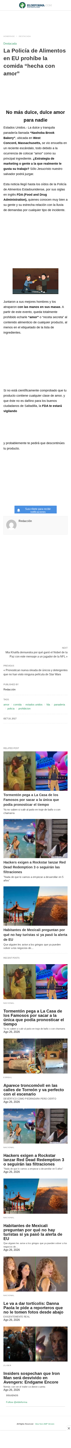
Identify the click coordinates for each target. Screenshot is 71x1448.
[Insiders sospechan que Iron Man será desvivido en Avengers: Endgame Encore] (35, 1344)
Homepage (9, 36)
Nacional (8, 1003)
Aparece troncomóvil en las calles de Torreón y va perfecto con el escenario (33, 1089)
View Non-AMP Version (44, 1424)
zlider (7, 1365)
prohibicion (24, 708)
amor (6, 704)
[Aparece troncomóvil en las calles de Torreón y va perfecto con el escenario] (35, 1056)
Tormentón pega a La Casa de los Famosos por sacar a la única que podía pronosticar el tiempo (31, 799)
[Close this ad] (68, 1428)
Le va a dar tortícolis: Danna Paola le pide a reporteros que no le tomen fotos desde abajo (33, 1307)
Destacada (25, 36)
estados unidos (34, 704)
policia (10, 708)
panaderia (59, 704)
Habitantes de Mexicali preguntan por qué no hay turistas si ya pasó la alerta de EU (35, 934)
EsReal (7, 1077)
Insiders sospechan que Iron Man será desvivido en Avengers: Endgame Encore (31, 1377)
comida (17, 704)
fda (48, 704)
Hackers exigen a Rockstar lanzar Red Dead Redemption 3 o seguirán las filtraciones (34, 867)
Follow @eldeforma (16, 1402)
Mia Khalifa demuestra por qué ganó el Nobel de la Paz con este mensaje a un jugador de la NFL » (37, 654)
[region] (35, 19)
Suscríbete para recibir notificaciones (38, 510)
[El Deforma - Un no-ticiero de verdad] (35, 5)
